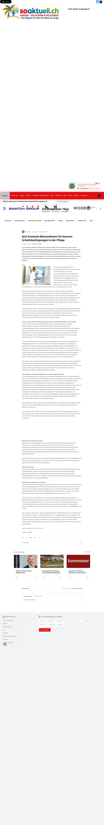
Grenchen (77, 620)
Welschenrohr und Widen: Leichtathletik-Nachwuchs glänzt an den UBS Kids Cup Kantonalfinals (51, 572)
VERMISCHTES (82, 220)
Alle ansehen (87, 551)
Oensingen (87, 620)
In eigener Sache (7, 626)
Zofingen (51, 620)
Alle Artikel (8, 220)
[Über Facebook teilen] (22, 537)
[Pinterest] (100, 1)
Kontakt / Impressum (8, 620)
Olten (43, 620)
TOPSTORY (30, 532)
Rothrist (61, 624)
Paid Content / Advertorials (9, 636)
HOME (4, 196)
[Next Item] (97, 208)
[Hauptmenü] (99, 195)
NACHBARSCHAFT (49, 220)
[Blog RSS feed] (4, 644)
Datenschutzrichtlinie (8, 642)
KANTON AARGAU (19, 220)
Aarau (69, 620)
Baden (96, 620)
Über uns (5, 623)
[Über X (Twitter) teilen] (26, 537)
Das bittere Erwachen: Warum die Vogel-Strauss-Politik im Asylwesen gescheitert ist (77, 572)
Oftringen (43, 624)
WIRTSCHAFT (70, 220)
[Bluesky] (97, 1)
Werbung (5, 633)
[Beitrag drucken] (38, 537)
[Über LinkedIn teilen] (30, 537)
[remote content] (52, 429)
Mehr (91, 220)
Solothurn (60, 620)
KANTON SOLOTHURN (34, 220)
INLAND (60, 220)
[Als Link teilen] (34, 537)
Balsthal (52, 624)
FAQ (4, 629)
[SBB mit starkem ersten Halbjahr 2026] (25, 561)
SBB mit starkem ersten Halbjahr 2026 (24, 572)
